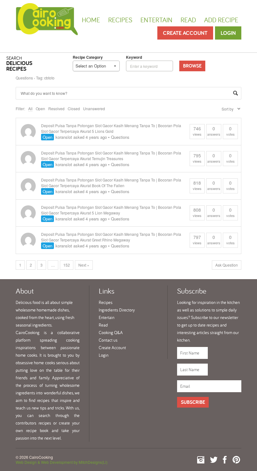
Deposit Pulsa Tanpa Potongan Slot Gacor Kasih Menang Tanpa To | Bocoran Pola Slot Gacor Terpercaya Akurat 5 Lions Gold (111, 128)
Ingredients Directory (117, 310)
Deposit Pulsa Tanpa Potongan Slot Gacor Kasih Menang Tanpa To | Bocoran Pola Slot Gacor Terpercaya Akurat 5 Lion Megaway (111, 209)
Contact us (108, 340)
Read (188, 19)
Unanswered (94, 108)
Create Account (185, 32)
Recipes (120, 19)
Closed (74, 108)
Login (228, 32)
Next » (83, 265)
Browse (192, 65)
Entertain (156, 19)
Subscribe (193, 402)
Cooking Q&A (111, 332)
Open (40, 108)
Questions (24, 77)
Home (91, 19)
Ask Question (226, 265)
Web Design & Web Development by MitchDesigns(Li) (62, 462)
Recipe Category (88, 57)
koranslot (63, 137)
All (30, 108)
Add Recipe (221, 19)
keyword (134, 57)
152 (66, 265)
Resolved (56, 108)
